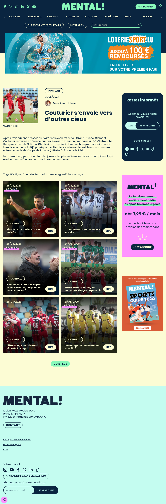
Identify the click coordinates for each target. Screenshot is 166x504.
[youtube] (34, 6)
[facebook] (4, 6)
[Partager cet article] (4, 500)
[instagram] (10, 6)
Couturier (28, 174)
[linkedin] (22, 6)
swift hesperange (72, 174)
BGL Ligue (16, 174)
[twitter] (28, 6)
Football (54, 90)
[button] (161, 18)
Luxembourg (53, 174)
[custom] (16, 6)
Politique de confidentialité (17, 439)
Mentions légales (12, 444)
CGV (5, 449)
